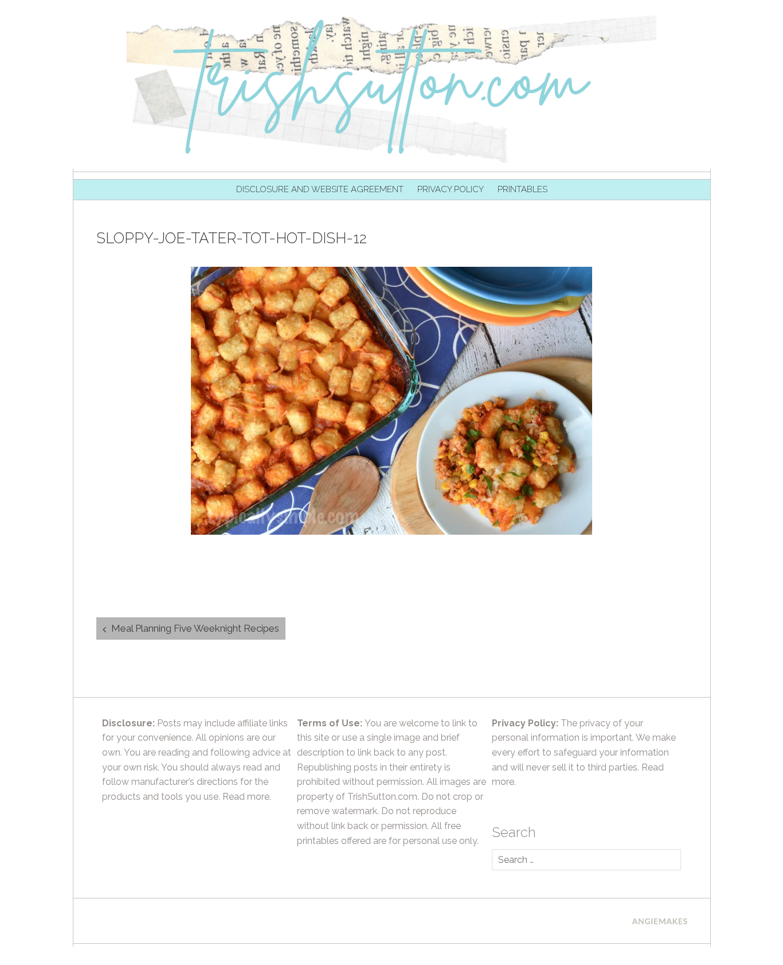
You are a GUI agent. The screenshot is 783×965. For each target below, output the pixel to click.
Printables (522, 189)
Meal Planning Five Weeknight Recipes (195, 628)
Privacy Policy (450, 189)
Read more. (246, 796)
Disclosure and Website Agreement (320, 189)
